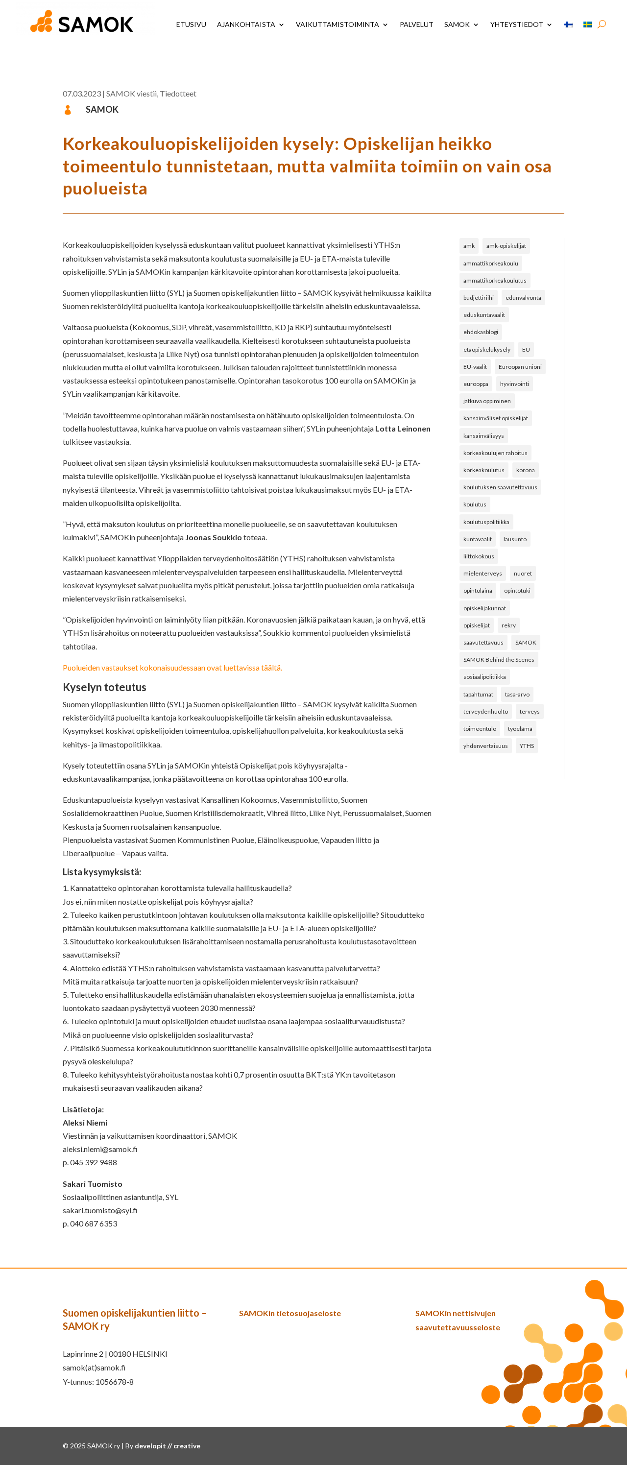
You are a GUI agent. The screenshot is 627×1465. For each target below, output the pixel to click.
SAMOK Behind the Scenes (498, 659)
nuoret (523, 573)
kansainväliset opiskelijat (495, 418)
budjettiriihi (478, 297)
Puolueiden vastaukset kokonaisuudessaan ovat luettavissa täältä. (172, 667)
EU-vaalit (475, 366)
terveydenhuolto (485, 711)
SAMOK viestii (131, 93)
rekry (509, 625)
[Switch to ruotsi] (587, 24)
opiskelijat (476, 625)
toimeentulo (479, 728)
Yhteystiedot (516, 24)
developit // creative (167, 1445)
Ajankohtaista (246, 24)
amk (469, 245)
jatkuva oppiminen (487, 401)
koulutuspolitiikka (486, 522)
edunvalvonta (523, 297)
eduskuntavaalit (484, 314)
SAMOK (457, 24)
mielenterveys (482, 573)
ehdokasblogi (480, 332)
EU (526, 349)
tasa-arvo (517, 694)
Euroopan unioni (520, 366)
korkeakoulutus (484, 470)
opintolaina (477, 590)
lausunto (515, 539)
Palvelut (417, 24)
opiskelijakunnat (484, 608)
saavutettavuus (483, 642)
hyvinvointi (514, 383)
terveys (530, 711)
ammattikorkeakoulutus (495, 280)
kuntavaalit (477, 539)
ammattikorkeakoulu (490, 263)
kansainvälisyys (483, 435)
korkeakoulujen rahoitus (495, 452)
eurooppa (475, 383)
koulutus (474, 504)
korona (525, 470)
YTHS (527, 745)
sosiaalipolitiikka (484, 676)
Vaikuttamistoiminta (337, 24)
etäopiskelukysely (486, 349)
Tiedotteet (178, 93)
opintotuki (517, 590)
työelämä (520, 728)
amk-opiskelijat (506, 245)
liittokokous (478, 556)
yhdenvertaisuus (485, 745)
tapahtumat (478, 694)
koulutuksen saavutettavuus (500, 487)
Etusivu (191, 24)
